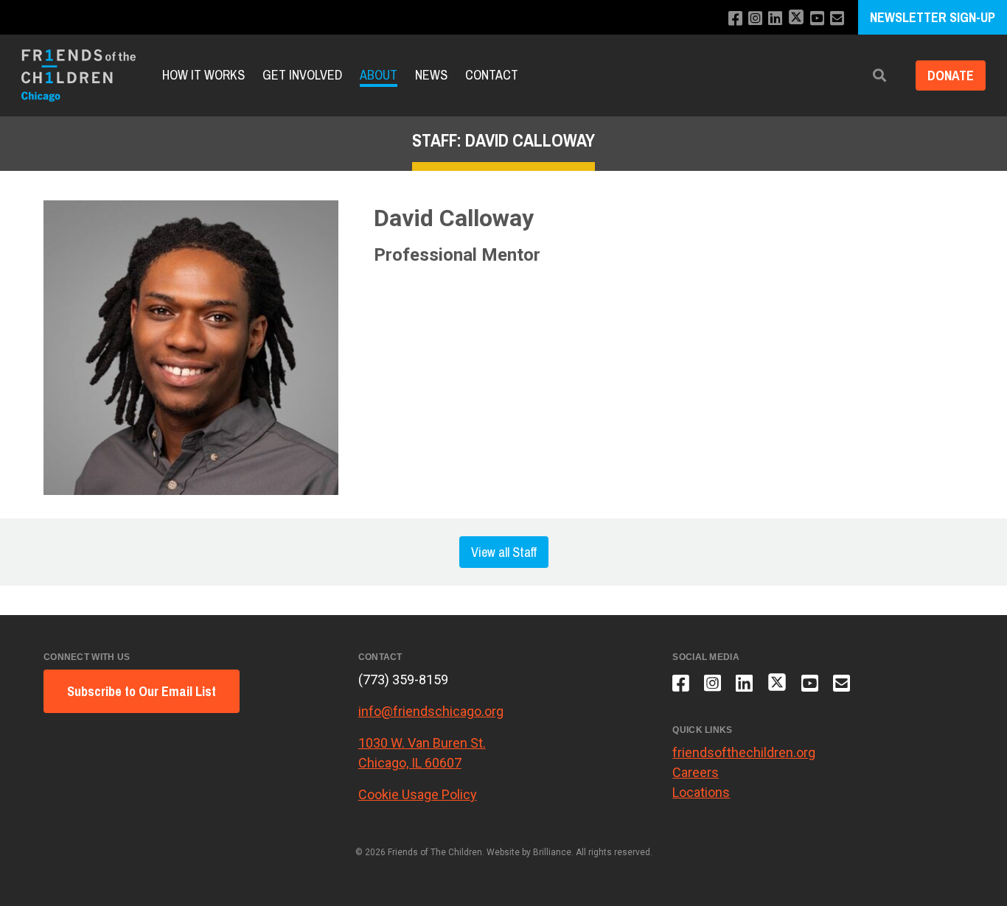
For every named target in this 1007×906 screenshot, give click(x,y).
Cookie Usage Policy (417, 794)
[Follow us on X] (796, 19)
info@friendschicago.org (430, 711)
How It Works (203, 75)
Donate (950, 75)
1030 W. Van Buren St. (422, 743)
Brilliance (552, 852)
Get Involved (302, 75)
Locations (701, 792)
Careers (695, 772)
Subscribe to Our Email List (141, 691)
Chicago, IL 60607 (409, 762)
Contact (491, 75)
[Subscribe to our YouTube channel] (817, 19)
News (431, 75)
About (378, 75)
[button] (879, 75)
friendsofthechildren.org (743, 752)
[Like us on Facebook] (735, 19)
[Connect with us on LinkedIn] (775, 19)
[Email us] (837, 19)
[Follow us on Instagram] (755, 19)
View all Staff (504, 552)
